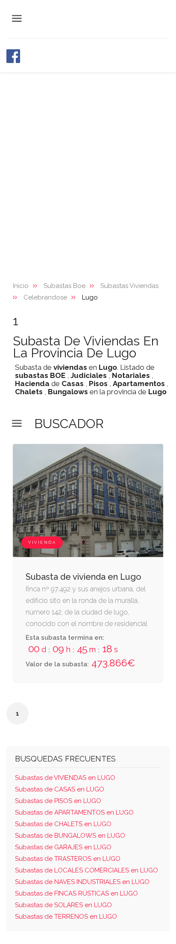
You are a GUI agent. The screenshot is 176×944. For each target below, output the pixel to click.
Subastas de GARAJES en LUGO (63, 847)
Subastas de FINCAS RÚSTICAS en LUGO (76, 893)
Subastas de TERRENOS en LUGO (66, 916)
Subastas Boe (64, 286)
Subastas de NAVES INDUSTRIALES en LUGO (82, 882)
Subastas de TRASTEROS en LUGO (67, 859)
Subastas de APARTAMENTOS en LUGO (74, 812)
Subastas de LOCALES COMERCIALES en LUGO (86, 870)
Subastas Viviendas (129, 286)
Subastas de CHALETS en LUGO (63, 824)
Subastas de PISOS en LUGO (58, 801)
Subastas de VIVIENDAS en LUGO (65, 778)
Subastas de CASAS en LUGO (59, 789)
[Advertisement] (88, 164)
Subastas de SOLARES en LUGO (63, 905)
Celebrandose (45, 297)
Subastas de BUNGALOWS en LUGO (70, 835)
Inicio (21, 286)
